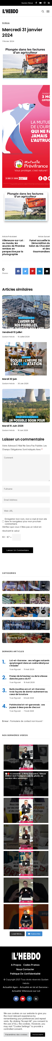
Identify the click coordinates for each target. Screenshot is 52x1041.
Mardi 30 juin (9, 379)
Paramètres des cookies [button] (16, 1034)
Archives (6, 23)
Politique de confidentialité (25, 973)
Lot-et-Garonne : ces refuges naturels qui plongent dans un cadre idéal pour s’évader (29, 663)
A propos (16, 964)
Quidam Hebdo (8, 337)
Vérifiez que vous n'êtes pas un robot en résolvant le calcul (21, 529)
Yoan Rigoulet (15, 669)
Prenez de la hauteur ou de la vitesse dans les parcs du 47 (28, 677)
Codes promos (31, 964)
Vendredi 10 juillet (12, 332)
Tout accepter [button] (37, 1034)
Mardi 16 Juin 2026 (12, 425)
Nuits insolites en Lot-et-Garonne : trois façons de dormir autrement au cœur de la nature (28, 692)
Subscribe (35, 934)
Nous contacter (25, 969)
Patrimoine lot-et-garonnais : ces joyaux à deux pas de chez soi (27, 706)
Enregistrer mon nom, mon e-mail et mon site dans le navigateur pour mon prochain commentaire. (26, 521)
